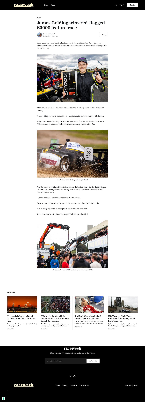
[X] (71, 376)
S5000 (39, 18)
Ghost (136, 385)
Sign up (65, 385)
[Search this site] (115, 5)
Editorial (74, 385)
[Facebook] (74, 376)
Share (104, 35)
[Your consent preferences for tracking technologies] (3, 398)
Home (46, 5)
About (53, 5)
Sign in (122, 5)
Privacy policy (84, 385)
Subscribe (132, 5)
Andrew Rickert (49, 34)
